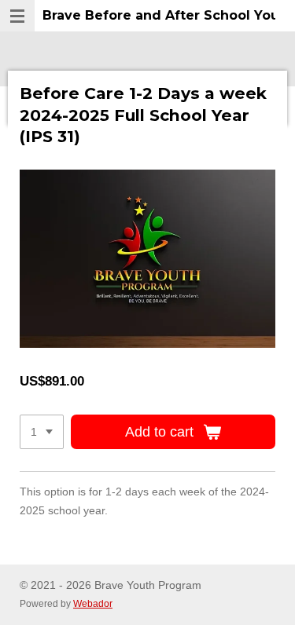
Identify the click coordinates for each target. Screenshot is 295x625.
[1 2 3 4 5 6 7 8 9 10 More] (42, 432)
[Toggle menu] (17, 15)
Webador (92, 603)
